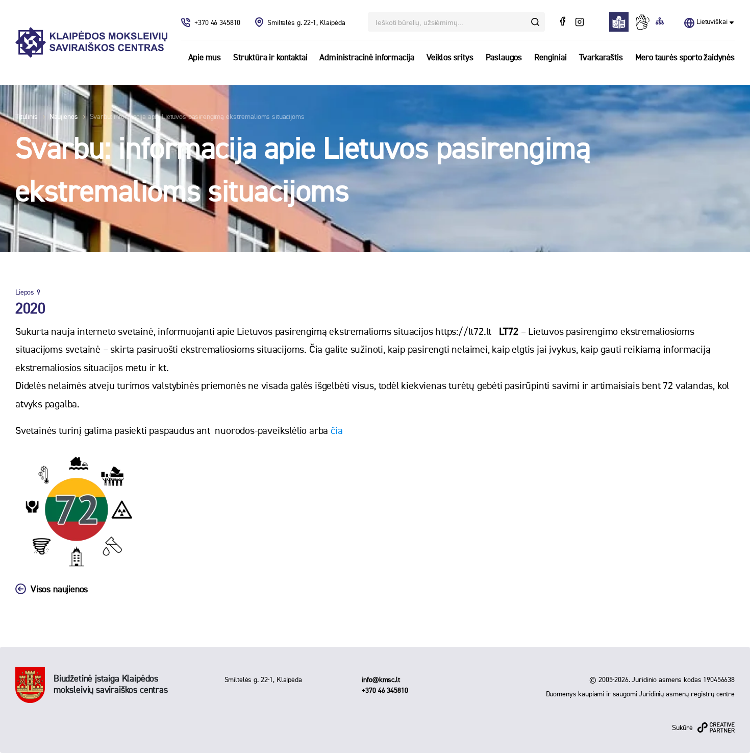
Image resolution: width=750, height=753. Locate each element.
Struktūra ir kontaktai (270, 58)
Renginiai (550, 58)
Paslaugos (504, 58)
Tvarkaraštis (601, 58)
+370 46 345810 (218, 23)
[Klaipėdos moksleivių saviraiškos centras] (91, 42)
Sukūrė (682, 728)
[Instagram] (579, 22)
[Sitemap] (660, 22)
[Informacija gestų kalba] (645, 22)
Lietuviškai (711, 22)
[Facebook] (563, 22)
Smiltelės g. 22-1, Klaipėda (306, 23)
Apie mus (204, 58)
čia (336, 431)
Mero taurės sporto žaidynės (685, 58)
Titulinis (26, 116)
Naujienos (63, 116)
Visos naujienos (59, 589)
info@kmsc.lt (380, 680)
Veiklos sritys (450, 58)
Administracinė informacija (366, 58)
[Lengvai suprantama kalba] (621, 22)
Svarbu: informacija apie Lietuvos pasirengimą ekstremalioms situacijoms (197, 116)
